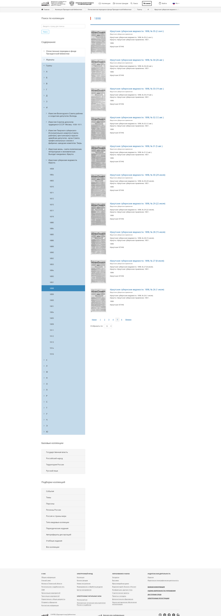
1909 (52, 324)
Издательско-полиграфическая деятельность (163, 580)
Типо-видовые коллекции (57, 522)
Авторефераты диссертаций (58, 534)
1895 (52, 276)
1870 (52, 186)
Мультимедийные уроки (120, 583)
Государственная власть (57, 452)
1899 (52, 294)
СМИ (43, 590)
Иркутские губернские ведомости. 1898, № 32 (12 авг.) (137, 117)
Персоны (50, 503)
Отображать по (96, 326)
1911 (52, 330)
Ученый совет (46, 580)
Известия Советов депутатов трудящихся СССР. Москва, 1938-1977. (65, 123)
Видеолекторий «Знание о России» (124, 587)
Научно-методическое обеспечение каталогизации (124, 603)
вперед (128, 319)
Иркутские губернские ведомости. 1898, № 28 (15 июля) (137, 232)
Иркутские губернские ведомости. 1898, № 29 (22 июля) (137, 203)
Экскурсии (115, 577)
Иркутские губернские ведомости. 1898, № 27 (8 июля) (137, 260)
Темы (48, 497)
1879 (52, 216)
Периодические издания (57, 528)
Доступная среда (154, 595)
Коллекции (106, 3)
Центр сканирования (84, 590)
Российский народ (54, 458)
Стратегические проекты (120, 593)
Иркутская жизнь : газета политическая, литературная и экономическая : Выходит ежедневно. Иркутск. (65, 151)
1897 (52, 282)
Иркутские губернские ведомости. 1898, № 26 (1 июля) (137, 289)
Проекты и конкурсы (119, 596)
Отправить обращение (49, 602)
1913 (52, 342)
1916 (52, 354)
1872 (52, 198)
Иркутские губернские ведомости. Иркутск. (169, 9)
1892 (52, 258)
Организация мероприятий (50, 593)
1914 (52, 348)
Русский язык (52, 471)
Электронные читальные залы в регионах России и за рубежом (91, 604)
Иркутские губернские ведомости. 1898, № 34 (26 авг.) (137, 60)
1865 (52, 180)
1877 (52, 210)
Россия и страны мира (56, 516)
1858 (52, 168)
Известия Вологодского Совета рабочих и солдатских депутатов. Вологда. (65, 114)
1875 (52, 204)
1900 (52, 300)
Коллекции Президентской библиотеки (68, 9)
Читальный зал (82, 600)
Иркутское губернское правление (121, 34)
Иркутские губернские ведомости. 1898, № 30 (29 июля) (137, 174)
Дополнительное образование (122, 599)
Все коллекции (52, 547)
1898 (52, 288)
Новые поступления (83, 583)
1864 (52, 174)
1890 (52, 252)
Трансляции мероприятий (50, 596)
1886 (52, 240)
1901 (52, 306)
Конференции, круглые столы (122, 590)
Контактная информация (50, 605)
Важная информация (156, 587)
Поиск (135, 3)
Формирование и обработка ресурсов (90, 587)
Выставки (115, 580)
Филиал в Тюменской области (51, 583)
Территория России (55, 464)
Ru (176, 3)
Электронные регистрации (158, 598)
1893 (52, 264)
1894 (52, 270)
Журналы (50, 59)
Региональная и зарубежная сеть (52, 587)
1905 (52, 318)
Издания (151, 577)
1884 (52, 228)
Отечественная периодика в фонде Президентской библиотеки (109, 9)
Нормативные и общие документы (53, 599)
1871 (52, 192)
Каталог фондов (122, 3)
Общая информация (48, 577)
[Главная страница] (54, 3)
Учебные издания (54, 541)
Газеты (139, 9)
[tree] (63, 241)
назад (94, 319)
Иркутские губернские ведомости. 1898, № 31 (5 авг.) (136, 146)
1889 (52, 246)
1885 (52, 234)
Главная (46, 9)
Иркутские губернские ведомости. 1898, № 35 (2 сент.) (137, 31)
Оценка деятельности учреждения (162, 591)
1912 (52, 336)
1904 (52, 312)
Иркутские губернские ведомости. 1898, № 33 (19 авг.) (137, 88)
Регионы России (53, 510)
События (50, 491)
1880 (52, 222)
